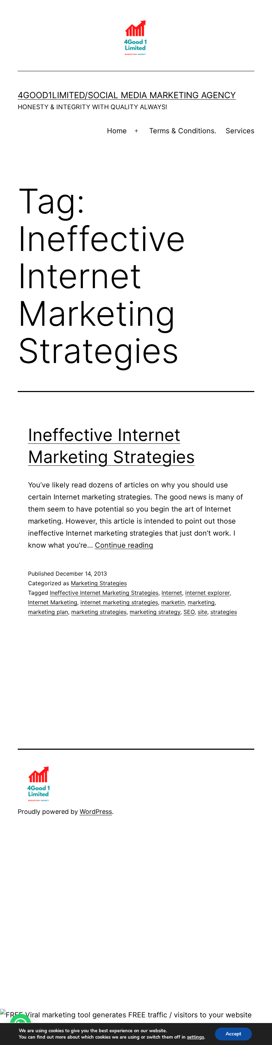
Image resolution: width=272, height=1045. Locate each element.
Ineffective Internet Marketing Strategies (104, 592)
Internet (172, 592)
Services (240, 131)
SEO (188, 611)
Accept (233, 1033)
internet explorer (207, 592)
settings (195, 1037)
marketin (173, 602)
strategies (223, 611)
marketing (201, 602)
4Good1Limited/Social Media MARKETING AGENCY (127, 95)
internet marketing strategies (119, 602)
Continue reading (124, 545)
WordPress (96, 811)
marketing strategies (98, 611)
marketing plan (48, 611)
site (202, 611)
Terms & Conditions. (182, 131)
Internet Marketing (52, 602)
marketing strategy (155, 611)
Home (117, 131)
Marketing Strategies (99, 583)
